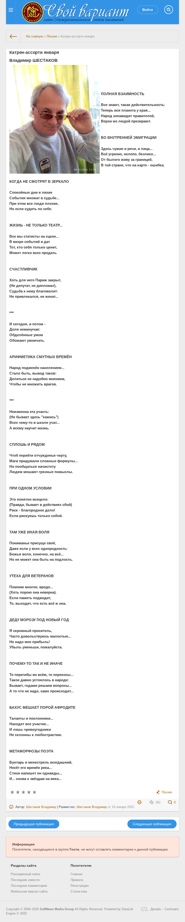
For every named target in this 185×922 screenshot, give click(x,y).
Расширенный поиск (25, 874)
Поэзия (167, 792)
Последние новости (25, 880)
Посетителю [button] (81, 865)
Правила (77, 880)
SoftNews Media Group (57, 909)
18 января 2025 (123, 807)
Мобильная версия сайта (29, 891)
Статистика (79, 891)
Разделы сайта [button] (23, 865)
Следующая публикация (152, 824)
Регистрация (80, 885)
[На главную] (13, 36)
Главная (76, 874)
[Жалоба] (140, 802)
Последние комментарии (29, 885)
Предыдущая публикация (34, 824)
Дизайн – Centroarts (165, 909)
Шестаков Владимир (41, 807)
